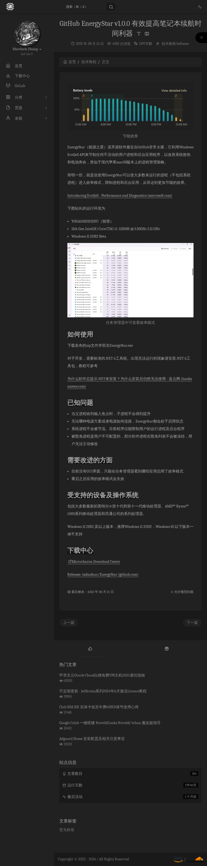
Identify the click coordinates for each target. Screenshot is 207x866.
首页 (72, 62)
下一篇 (192, 622)
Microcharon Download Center (96, 561)
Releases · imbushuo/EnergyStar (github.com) (102, 574)
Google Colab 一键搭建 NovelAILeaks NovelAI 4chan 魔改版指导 (110, 723)
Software (183, 44)
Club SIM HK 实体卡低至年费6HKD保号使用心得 (99, 707)
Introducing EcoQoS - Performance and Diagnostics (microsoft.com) (119, 195)
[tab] (90, 648)
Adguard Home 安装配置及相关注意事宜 (92, 738)
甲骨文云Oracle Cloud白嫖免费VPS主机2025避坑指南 (102, 675)
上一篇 (68, 622)
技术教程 (169, 44)
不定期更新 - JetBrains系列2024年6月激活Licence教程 (103, 691)
